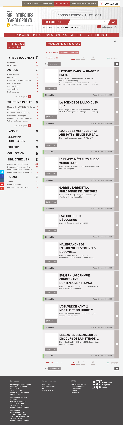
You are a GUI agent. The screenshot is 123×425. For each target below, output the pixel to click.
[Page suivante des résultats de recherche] (98, 58)
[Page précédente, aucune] (68, 58)
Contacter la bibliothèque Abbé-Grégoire (19, 393)
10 (108, 58)
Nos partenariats (48, 390)
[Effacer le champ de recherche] (105, 22)
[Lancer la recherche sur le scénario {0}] (112, 22)
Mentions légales (48, 386)
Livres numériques (78, 386)
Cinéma (74, 390)
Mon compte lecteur (78, 385)
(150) (21, 97)
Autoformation (76, 388)
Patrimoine (75, 392)
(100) (21, 126)
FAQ (43, 388)
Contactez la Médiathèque (20, 407)
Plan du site (46, 385)
